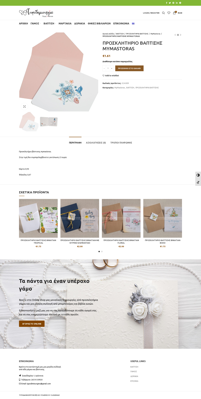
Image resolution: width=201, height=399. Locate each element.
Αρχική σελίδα (108, 34)
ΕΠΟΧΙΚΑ (134, 381)
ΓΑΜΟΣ (133, 371)
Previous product (175, 35)
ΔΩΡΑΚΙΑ (134, 376)
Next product (180, 35)
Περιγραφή (75, 142)
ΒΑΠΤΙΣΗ (120, 34)
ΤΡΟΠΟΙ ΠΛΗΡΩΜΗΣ (121, 142)
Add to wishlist (112, 76)
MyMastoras (155, 34)
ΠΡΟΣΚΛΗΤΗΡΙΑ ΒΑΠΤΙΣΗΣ (137, 34)
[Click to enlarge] (24, 106)
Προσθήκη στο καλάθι (129, 68)
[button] (32, 324)
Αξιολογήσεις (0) (96, 142)
